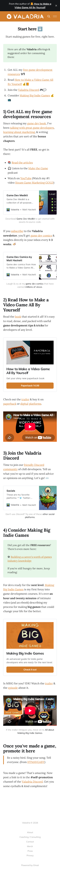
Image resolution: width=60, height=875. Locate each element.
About (30, 832)
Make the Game (38, 168)
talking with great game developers (32, 127)
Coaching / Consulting (30, 837)
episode (13, 688)
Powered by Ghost (30, 865)
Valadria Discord (28, 90)
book (18, 316)
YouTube (26, 178)
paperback (9, 403)
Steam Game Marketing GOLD (34, 182)
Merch (30, 846)
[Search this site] (48, 16)
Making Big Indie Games (35, 95)
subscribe (17, 231)
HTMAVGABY (35, 762)
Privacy (30, 855)
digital (24, 403)
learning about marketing (19, 132)
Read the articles (22, 162)
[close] (56, 5)
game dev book (36, 123)
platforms (35, 403)
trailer (25, 399)
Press (30, 851)
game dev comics (41, 235)
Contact (30, 841)
